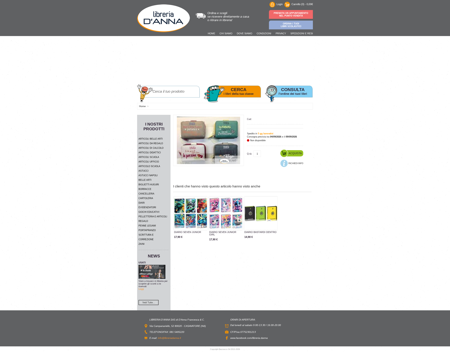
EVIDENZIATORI (147, 207)
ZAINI (141, 244)
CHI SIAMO (226, 33)
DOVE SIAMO (244, 33)
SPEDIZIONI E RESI (301, 33)
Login (280, 4)
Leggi (141, 289)
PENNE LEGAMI (147, 225)
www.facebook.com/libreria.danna (249, 338)
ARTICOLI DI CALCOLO (151, 148)
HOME (211, 33)
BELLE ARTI (145, 180)
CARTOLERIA (146, 198)
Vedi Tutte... (148, 302)
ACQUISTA (295, 153)
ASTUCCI (144, 170)
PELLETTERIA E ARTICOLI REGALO (153, 218)
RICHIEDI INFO (295, 163)
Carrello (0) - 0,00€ (302, 4)
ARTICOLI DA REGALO (151, 143)
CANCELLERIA (146, 193)
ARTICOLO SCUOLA (149, 166)
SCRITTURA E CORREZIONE (146, 237)
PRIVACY (281, 33)
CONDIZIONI (264, 33)
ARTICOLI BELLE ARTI (151, 138)
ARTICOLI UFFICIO (149, 161)
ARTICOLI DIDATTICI (150, 152)
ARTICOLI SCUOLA (149, 157)
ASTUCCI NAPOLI (148, 175)
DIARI (142, 202)
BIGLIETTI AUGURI (149, 184)
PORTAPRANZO (147, 230)
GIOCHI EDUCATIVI (149, 212)
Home (142, 106)
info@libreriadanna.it (169, 338)
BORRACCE (145, 189)
